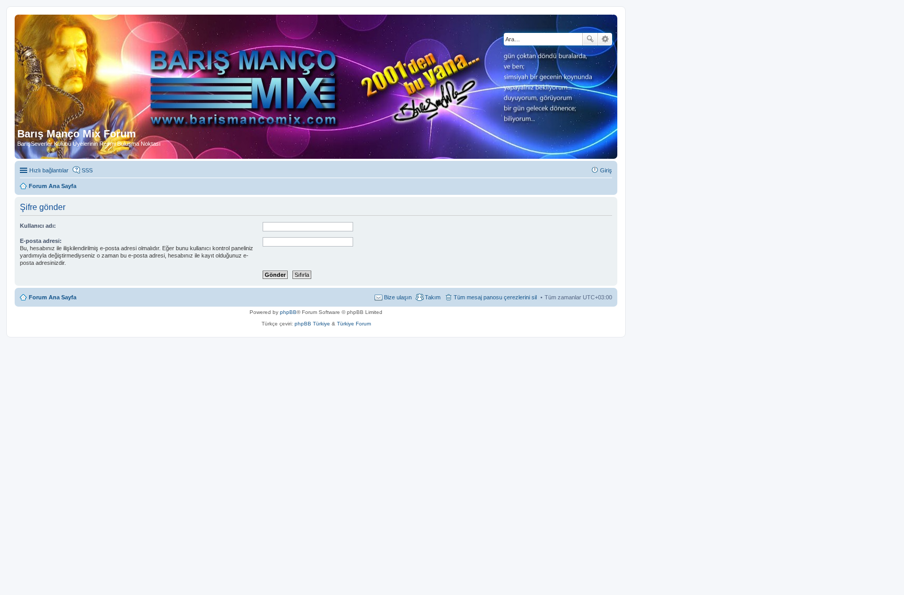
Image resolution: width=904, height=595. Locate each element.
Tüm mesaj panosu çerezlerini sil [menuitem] (495, 297)
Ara (590, 39)
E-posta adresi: (41, 241)
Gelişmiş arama (605, 39)
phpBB (288, 312)
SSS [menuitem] (87, 170)
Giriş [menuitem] (606, 170)
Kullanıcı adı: (38, 226)
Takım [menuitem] (432, 297)
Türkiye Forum (354, 323)
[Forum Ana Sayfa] (256, 72)
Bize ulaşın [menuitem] (398, 297)
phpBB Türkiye (312, 323)
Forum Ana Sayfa (52, 297)
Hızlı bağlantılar (49, 170)
